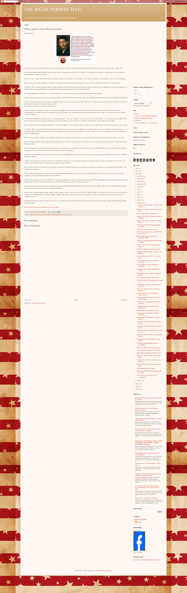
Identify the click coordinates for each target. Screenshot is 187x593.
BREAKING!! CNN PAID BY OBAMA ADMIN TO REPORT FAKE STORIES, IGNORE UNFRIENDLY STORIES (148, 442)
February (140, 203)
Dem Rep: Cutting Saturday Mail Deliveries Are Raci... (149, 270)
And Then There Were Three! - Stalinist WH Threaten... (149, 206)
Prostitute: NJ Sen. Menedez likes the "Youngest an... (147, 376)
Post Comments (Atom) (38, 303)
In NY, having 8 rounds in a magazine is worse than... (148, 261)
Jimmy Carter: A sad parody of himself (146, 498)
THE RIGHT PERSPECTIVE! (53, 9)
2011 (137, 386)
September (140, 184)
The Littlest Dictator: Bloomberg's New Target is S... (150, 281)
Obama (71, 215)
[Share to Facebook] (58, 212)
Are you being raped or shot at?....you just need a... (148, 257)
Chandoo (40, 215)
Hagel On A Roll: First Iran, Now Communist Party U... (149, 335)
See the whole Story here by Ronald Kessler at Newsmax (41, 207)
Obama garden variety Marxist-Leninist (148, 310)
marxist (66, 215)
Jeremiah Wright (55, 215)
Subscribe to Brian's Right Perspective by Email (146, 560)
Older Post (124, 300)
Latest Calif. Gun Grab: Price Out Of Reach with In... (149, 322)
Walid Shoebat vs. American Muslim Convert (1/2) (147, 464)
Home (76, 300)
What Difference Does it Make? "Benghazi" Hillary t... (149, 274)
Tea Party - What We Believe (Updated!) (146, 116)
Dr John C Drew (46, 215)
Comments (139, 94)
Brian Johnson (136, 530)
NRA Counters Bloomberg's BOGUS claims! (149, 353)
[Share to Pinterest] (60, 212)
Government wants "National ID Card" (147, 229)
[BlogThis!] (54, 212)
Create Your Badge (137, 552)
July (138, 189)
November (140, 179)
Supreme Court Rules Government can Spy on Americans (149, 217)
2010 (137, 389)
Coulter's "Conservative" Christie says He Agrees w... (148, 245)
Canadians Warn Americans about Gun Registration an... (147, 294)
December (140, 176)
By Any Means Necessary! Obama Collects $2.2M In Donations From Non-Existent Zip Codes (147, 487)
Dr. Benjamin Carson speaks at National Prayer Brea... (148, 314)
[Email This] (53, 212)
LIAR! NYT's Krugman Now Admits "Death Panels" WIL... (149, 232)
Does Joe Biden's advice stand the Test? (147, 214)
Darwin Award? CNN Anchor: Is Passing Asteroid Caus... (148, 298)
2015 (137, 168)
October (139, 181)
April (139, 197)
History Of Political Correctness (144, 118)
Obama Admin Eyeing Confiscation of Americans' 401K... (147, 237)
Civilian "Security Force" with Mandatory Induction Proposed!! (146, 409)
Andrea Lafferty (33, 215)
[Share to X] (56, 212)
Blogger (109, 570)
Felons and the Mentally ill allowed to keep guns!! (149, 365)
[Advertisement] (76, 284)
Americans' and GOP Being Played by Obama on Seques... (149, 241)
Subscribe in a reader (139, 140)
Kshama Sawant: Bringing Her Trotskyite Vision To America (148, 398)
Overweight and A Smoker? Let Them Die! (149, 350)
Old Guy (139, 522)
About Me (138, 120)
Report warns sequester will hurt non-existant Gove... (149, 210)
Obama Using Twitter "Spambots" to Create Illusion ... (149, 221)
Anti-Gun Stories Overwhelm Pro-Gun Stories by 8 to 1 (149, 331)
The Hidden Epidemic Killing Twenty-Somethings (147, 344)
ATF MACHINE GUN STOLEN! (146, 368)
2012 (137, 384)
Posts (137, 91)
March (139, 200)
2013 (137, 174)
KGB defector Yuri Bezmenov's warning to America (149, 318)
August (139, 187)
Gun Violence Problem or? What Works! (148, 278)
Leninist (62, 215)
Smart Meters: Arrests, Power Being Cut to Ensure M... (149, 285)
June (138, 192)
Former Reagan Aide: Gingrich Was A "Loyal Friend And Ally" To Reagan (147, 429)
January (139, 380)
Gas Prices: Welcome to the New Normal (148, 249)
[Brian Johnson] (139, 550)
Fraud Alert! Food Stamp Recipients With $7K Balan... (148, 225)
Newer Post (28, 300)
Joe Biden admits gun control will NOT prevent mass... (148, 307)
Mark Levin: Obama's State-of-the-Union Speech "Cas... (148, 289)
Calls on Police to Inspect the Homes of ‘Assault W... (148, 265)
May (138, 195)
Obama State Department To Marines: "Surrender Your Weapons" (148, 419)
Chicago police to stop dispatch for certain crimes (148, 340)
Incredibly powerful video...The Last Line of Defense (149, 360)
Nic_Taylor (97, 570)
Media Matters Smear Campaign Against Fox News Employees (147, 454)
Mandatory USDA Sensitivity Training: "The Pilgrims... (149, 252)
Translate (146, 106)
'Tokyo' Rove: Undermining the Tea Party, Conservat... (148, 302)
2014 (137, 171)
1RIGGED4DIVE (142, 519)
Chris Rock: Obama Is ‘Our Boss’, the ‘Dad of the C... (149, 327)
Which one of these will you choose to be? (148, 347)
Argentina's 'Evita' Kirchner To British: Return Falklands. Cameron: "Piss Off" (148, 474)
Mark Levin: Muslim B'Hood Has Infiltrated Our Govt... (149, 372)
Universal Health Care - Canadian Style (146, 123)
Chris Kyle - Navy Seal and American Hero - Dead (149, 356)
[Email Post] (49, 212)
